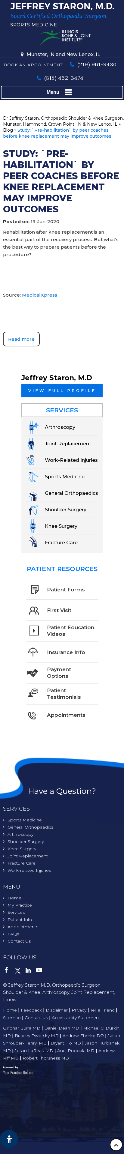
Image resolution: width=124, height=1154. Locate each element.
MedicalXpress (39, 295)
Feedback (31, 1010)
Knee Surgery (22, 848)
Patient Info (20, 919)
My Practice (20, 905)
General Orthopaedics (30, 827)
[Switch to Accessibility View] (9, 1139)
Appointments (23, 926)
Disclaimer (57, 1010)
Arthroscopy (20, 834)
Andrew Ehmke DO (83, 1035)
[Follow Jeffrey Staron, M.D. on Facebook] (10, 971)
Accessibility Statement (76, 1017)
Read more (21, 339)
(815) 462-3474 (64, 77)
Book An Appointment (33, 64)
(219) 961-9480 (97, 64)
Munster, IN (40, 54)
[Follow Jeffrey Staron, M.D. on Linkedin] (31, 971)
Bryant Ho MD (66, 1043)
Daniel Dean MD (61, 1028)
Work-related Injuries (29, 870)
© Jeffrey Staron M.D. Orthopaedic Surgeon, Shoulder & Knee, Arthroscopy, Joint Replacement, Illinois (59, 992)
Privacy (79, 1010)
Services (62, 410)
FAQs (13, 934)
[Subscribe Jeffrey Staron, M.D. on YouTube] (41, 971)
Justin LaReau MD (34, 1050)
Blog (8, 130)
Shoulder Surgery (26, 841)
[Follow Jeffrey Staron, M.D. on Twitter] (20, 971)
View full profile (62, 390)
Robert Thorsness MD (46, 1058)
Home (14, 898)
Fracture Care (22, 863)
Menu (53, 92)
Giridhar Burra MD (21, 1028)
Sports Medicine (25, 820)
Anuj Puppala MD (76, 1050)
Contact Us (19, 941)
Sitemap (12, 1017)
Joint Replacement (28, 856)
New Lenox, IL (83, 54)
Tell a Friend (102, 1010)
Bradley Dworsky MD (37, 1035)
